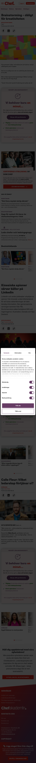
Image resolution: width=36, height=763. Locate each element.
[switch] (31, 387)
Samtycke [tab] (6, 353)
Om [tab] (29, 353)
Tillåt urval (18, 411)
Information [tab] (18, 353)
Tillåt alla (18, 405)
